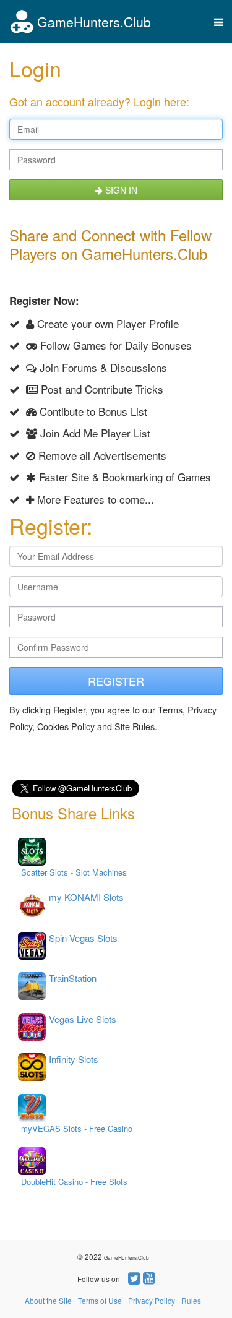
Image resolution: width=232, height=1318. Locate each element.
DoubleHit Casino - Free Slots (74, 1181)
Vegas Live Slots (82, 1018)
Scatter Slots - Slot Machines (74, 872)
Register (116, 681)
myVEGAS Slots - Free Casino (76, 1128)
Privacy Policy (151, 1300)
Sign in (120, 190)
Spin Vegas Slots (83, 937)
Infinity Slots (73, 1059)
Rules (191, 1300)
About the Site (48, 1300)
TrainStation (73, 977)
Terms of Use (100, 1300)
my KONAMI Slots (86, 896)
